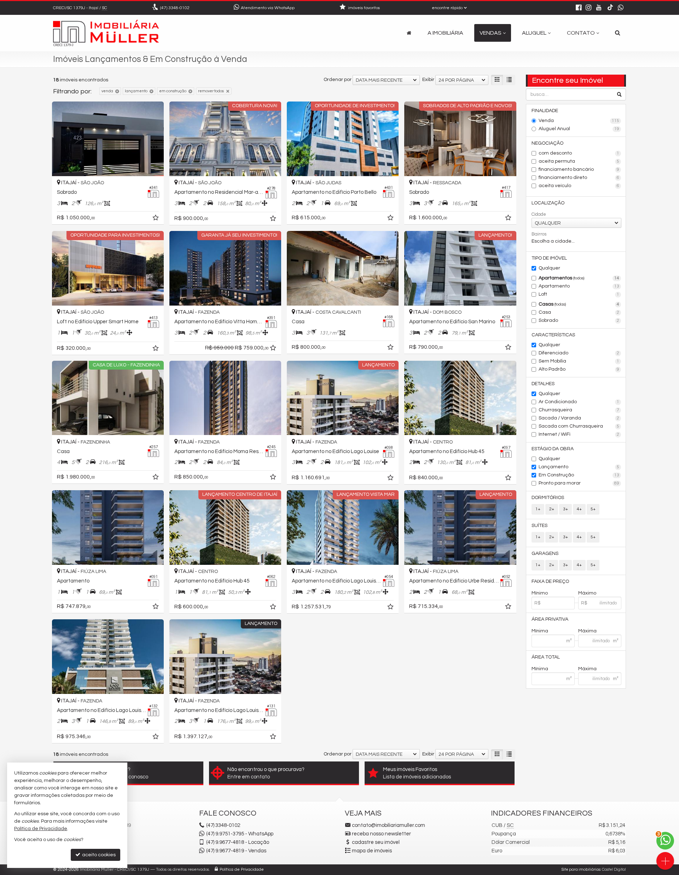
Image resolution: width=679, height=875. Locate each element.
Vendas (490, 33)
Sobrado (579, 320)
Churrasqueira (579, 409)
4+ (579, 509)
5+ (593, 509)
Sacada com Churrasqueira (579, 426)
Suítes (539, 525)
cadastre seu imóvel (376, 842)
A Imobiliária (445, 33)
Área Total (546, 657)
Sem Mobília (579, 361)
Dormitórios (548, 497)
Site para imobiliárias (581, 869)
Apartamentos (579, 278)
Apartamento (579, 286)
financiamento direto (579, 177)
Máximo (587, 593)
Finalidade (545, 110)
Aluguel (534, 33)
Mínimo (540, 593)
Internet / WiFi (579, 434)
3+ (565, 509)
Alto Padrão (579, 369)
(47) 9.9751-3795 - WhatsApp (239, 833)
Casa (579, 312)
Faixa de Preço (550, 581)
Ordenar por (338, 79)
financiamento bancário (579, 169)
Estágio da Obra (553, 448)
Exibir (428, 79)
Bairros (539, 234)
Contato (581, 33)
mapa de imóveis (372, 850)
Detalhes (543, 383)
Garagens (545, 553)
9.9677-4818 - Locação (237, 842)
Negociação (547, 143)
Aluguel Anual (579, 128)
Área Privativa (550, 619)
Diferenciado (579, 352)
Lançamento (579, 466)
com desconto (579, 153)
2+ (551, 509)
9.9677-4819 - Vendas (236, 850)
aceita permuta (579, 161)
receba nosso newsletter (381, 833)
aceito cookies (98, 854)
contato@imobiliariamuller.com (388, 825)
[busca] (618, 33)
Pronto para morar (579, 483)
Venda (579, 120)
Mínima (540, 630)
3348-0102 (175, 8)
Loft (579, 294)
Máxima (587, 630)
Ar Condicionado (579, 401)
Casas (579, 304)
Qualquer (549, 268)
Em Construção (579, 475)
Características (553, 334)
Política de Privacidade (242, 869)
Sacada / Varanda (579, 418)
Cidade (539, 214)
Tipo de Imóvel (549, 258)
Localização (548, 203)
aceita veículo (579, 185)
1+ (537, 509)
